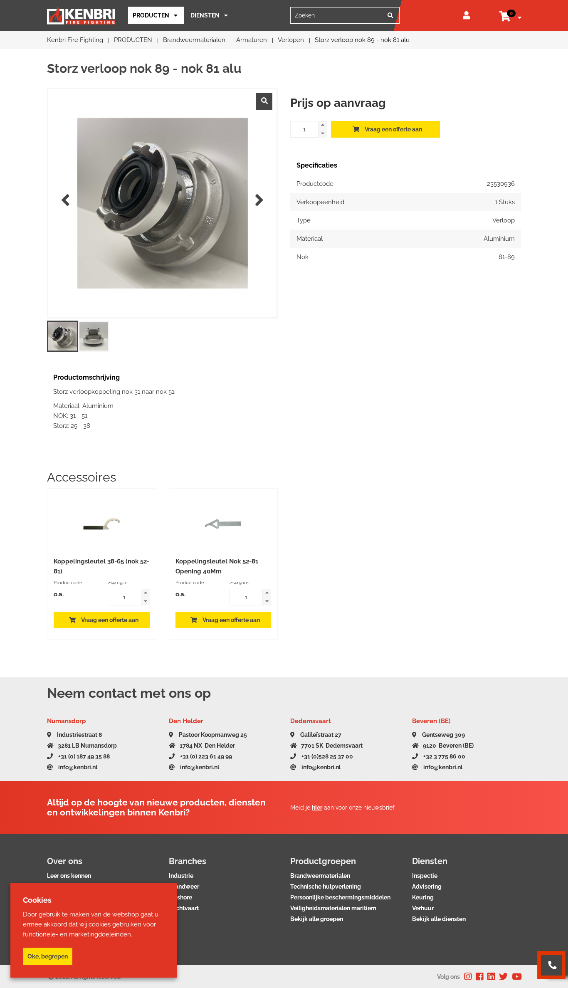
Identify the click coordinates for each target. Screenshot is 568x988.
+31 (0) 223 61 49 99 (205, 756)
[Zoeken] (390, 15)
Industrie (181, 875)
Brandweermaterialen (320, 875)
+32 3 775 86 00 (443, 756)
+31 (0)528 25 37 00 (326, 756)
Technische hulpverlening (325, 886)
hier (317, 807)
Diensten (205, 15)
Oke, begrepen (47, 956)
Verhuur (423, 908)
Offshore (180, 897)
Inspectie (424, 875)
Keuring (423, 897)
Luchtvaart (184, 908)
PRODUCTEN (151, 15)
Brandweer (184, 886)
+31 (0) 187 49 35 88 (83, 756)
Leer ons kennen (69, 875)
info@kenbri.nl (77, 767)
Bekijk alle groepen (316, 919)
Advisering (427, 886)
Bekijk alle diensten (439, 919)
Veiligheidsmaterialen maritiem (333, 908)
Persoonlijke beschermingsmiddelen (340, 897)
